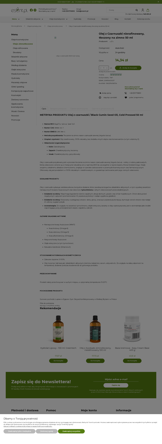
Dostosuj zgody (46, 431)
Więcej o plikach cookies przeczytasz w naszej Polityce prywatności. (28, 426)
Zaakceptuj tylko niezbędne (19, 431)
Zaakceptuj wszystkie (71, 431)
